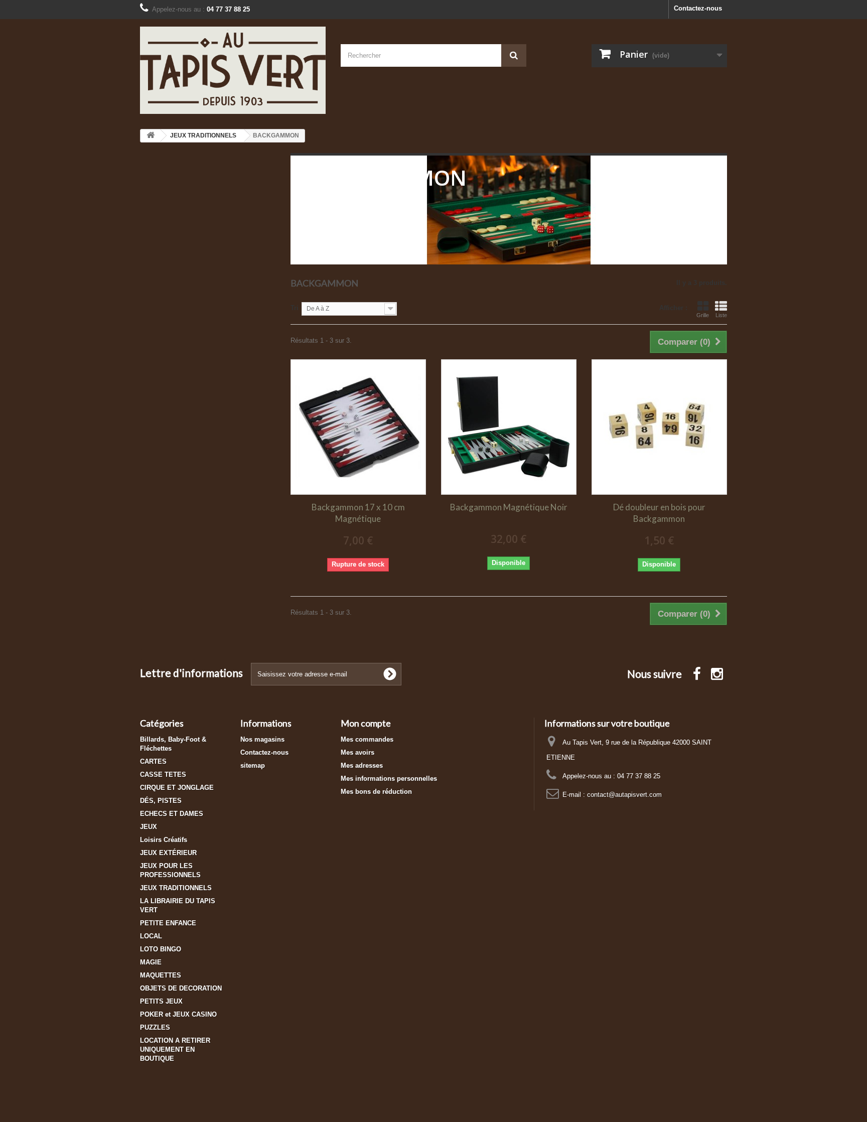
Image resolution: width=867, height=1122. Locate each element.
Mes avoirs (357, 752)
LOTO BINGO (160, 949)
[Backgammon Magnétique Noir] (508, 427)
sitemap (252, 765)
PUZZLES (155, 1027)
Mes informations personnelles (389, 778)
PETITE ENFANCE (168, 923)
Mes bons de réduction (376, 791)
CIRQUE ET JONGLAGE (177, 787)
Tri (295, 308)
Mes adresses (362, 765)
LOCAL (151, 936)
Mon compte (366, 723)
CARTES (153, 761)
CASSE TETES (163, 774)
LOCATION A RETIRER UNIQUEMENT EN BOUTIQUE (175, 1049)
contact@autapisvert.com (624, 794)
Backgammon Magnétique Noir (508, 507)
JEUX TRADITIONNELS (176, 888)
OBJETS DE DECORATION (181, 988)
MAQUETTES (160, 975)
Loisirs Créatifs (163, 840)
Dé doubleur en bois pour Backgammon (659, 513)
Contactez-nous (698, 8)
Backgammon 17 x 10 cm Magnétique (358, 513)
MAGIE (151, 962)
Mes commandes (367, 739)
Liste (721, 315)
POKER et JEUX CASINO (178, 1014)
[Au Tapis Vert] (233, 70)
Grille (702, 315)
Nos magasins (262, 739)
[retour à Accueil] (150, 135)
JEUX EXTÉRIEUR (168, 853)
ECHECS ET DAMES (171, 813)
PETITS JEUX (161, 1001)
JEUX (148, 826)
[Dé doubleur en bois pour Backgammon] (659, 427)
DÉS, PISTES (161, 800)
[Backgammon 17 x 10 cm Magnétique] (358, 427)
